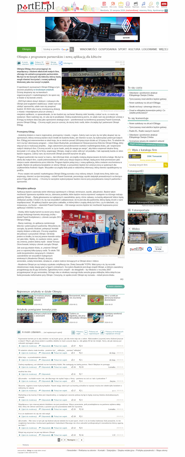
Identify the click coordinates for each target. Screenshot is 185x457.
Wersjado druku (54, 63)
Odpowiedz (45, 346)
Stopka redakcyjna (126, 450)
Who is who (113, 7)
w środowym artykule (43, 90)
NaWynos (164, 4)
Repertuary (135, 7)
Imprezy (143, 7)
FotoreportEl (135, 171)
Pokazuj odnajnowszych (94, 332)
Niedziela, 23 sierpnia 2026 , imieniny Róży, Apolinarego (132, 10)
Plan (157, 7)
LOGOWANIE (149, 49)
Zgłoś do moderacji (29, 346)
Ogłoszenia (104, 7)
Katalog (121, 7)
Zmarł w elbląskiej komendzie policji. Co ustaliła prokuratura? (147, 111)
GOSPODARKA (108, 49)
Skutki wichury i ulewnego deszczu (144, 107)
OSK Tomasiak (154, 156)
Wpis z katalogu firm (144, 150)
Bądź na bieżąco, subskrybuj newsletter (147, 144)
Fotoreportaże (140, 210)
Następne (71, 440)
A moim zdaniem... (115, 286)
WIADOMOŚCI (88, 49)
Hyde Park (151, 7)
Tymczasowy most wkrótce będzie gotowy (147, 99)
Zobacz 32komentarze (39, 63)
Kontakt (101, 450)
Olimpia (26, 49)
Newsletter (72, 450)
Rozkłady (128, 7)
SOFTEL (35, 452)
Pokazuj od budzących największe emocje (114, 332)
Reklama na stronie (87, 450)
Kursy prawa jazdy (148, 160)
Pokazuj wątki (79, 332)
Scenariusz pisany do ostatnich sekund (146, 141)
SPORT (122, 49)
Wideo (136, 229)
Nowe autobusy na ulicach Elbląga (144, 103)
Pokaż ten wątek (60, 346)
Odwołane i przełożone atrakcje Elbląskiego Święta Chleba (143, 94)
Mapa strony (161, 450)
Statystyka (111, 450)
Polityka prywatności (145, 450)
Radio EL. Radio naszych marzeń (144, 131)
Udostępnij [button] (67, 63)
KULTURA (134, 49)
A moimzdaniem (25, 63)
